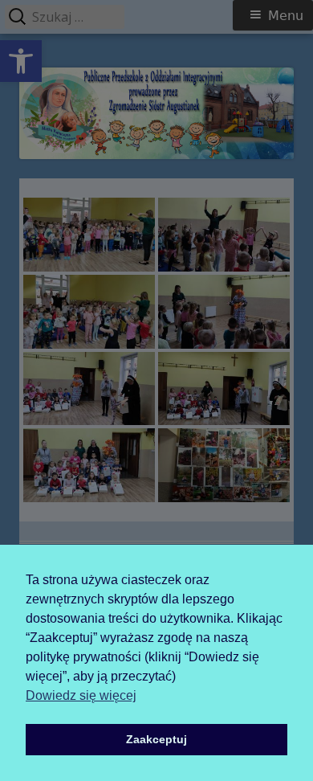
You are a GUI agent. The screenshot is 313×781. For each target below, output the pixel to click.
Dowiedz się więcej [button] (81, 695)
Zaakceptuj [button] (156, 739)
